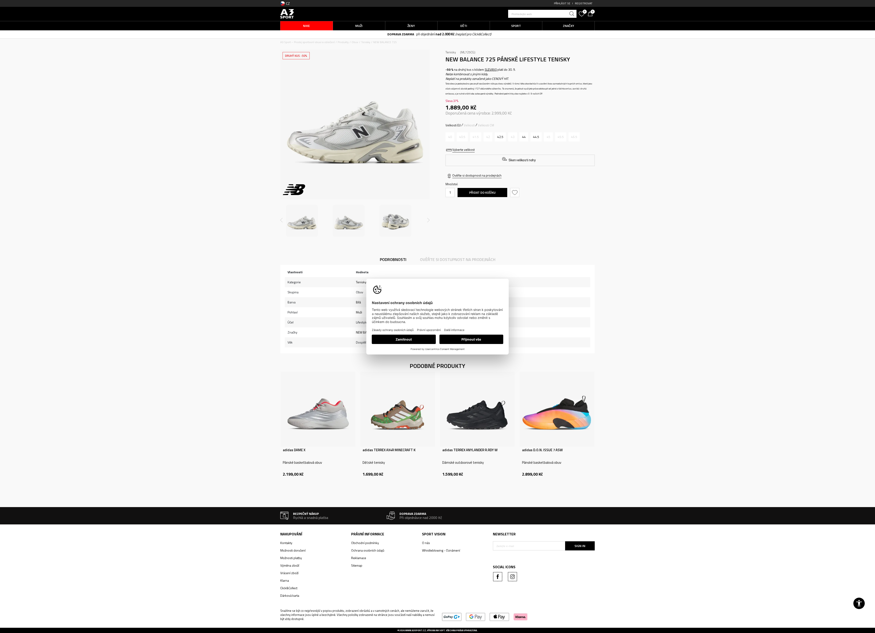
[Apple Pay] (499, 616)
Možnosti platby (291, 557)
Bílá (358, 302)
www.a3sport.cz (415, 630)
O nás (426, 542)
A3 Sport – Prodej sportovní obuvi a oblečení (307, 42)
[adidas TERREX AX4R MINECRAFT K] (397, 409)
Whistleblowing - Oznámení (441, 550)
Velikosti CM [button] (486, 125)
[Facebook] (497, 576)
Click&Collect (288, 588)
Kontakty (286, 542)
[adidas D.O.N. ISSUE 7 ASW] (557, 409)
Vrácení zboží (289, 572)
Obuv (355, 42)
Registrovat (583, 3)
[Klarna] (521, 616)
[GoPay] (451, 616)
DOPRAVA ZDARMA (399, 34)
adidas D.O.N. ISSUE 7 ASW (542, 450)
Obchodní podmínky (365, 542)
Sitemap (356, 565)
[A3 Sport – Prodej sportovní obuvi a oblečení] (287, 13)
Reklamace (358, 557)
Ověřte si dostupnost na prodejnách (477, 175)
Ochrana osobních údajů (367, 550)
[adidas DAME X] (318, 409)
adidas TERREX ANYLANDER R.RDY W (470, 450)
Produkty (343, 42)
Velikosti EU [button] (453, 125)
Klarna (284, 580)
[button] (542, 14)
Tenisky (365, 42)
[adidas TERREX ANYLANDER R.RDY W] (477, 409)
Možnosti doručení (293, 550)
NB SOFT (440, 630)
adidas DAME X (294, 450)
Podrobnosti (393, 259)
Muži (359, 312)
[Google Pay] (475, 616)
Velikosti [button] (469, 125)
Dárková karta (289, 595)
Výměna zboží (289, 565)
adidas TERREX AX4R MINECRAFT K (389, 450)
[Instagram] (512, 576)
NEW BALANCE (365, 332)
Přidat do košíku (482, 192)
